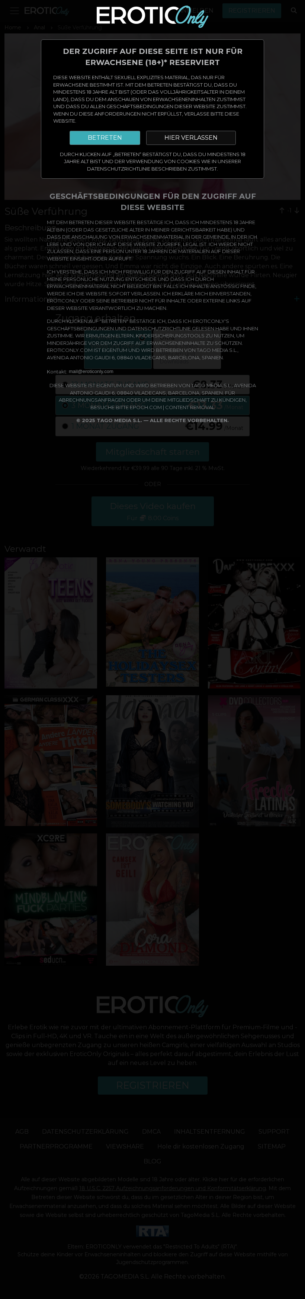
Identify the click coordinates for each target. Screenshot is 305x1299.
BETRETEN (105, 137)
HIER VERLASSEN (191, 137)
